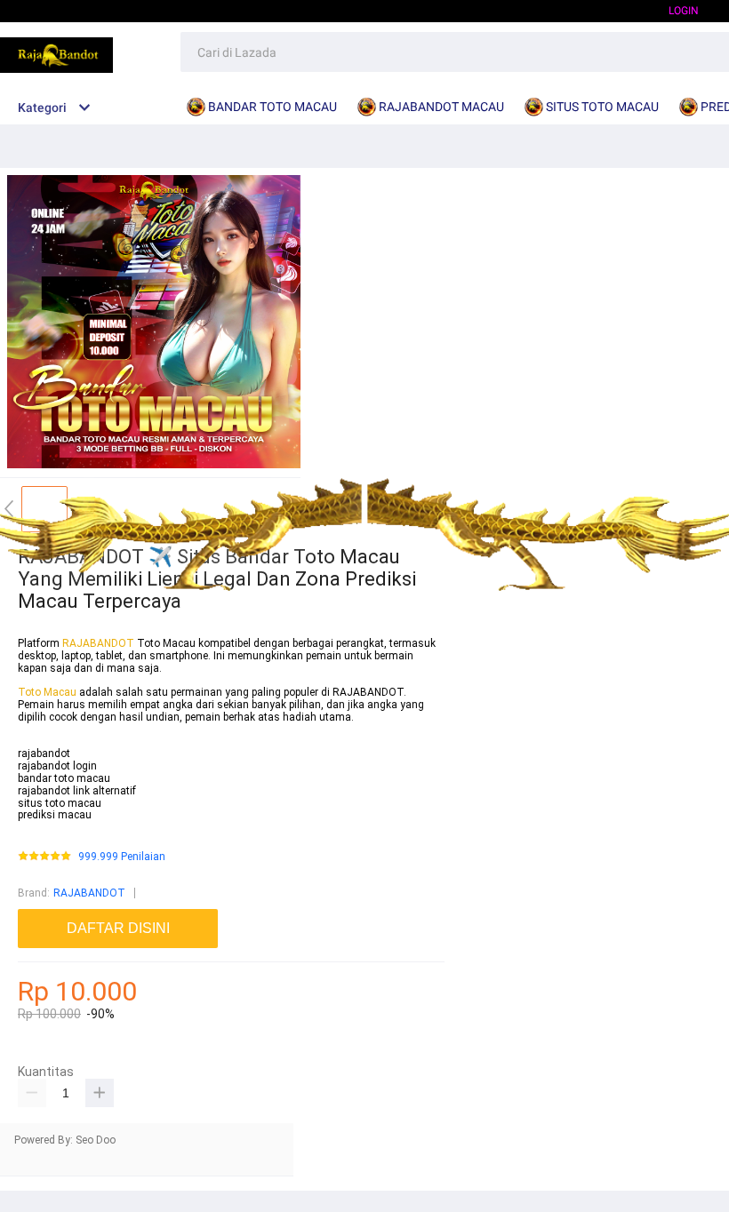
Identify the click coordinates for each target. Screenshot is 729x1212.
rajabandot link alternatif (77, 791)
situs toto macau (59, 803)
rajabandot (44, 753)
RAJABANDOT (98, 643)
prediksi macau (55, 815)
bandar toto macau (64, 778)
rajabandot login (57, 766)
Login (684, 10)
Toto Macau (48, 692)
